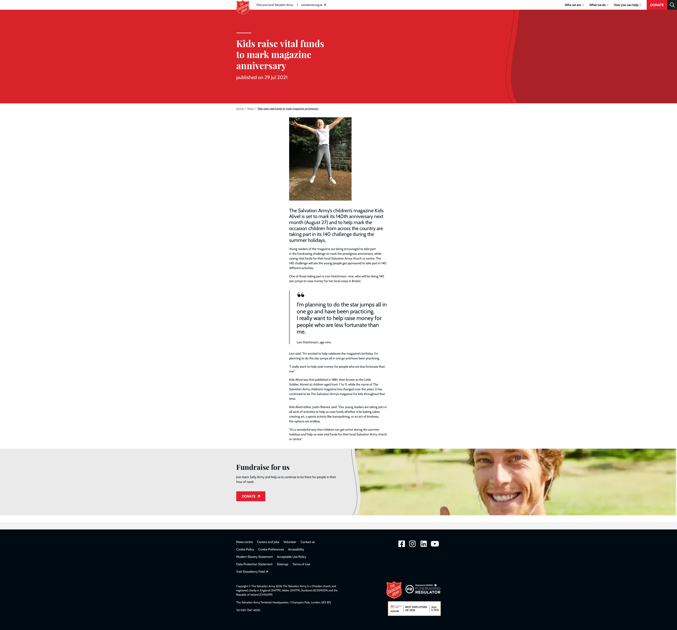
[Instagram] (412, 546)
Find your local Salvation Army (275, 5)
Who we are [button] (573, 5)
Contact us (308, 542)
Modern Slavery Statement (254, 557)
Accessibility (296, 549)
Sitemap (282, 564)
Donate (657, 5)
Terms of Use (301, 564)
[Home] (242, 2)
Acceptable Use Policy (291, 557)
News (250, 108)
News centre (244, 542)
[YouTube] (435, 546)
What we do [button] (597, 5)
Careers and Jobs (268, 542)
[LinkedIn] (423, 546)
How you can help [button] (626, 5)
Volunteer (289, 542)
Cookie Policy (245, 549)
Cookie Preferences (271, 549)
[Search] (672, 5)
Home (240, 108)
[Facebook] (401, 546)
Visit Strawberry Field (252, 572)
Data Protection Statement (254, 564)
